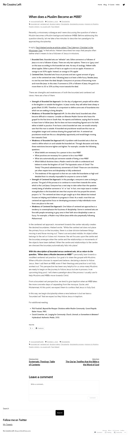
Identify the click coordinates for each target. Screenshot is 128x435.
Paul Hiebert (55, 27)
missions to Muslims (91, 24)
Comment (93, 398)
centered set (44, 24)
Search (6, 408)
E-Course (111, 5)
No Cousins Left (12, 4)
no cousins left (45, 27)
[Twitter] (124, 4)
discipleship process (77, 24)
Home (100, 5)
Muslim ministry (34, 27)
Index (118, 5)
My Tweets (7, 424)
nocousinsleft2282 (37, 21)
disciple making (55, 24)
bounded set (35, 24)
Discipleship (65, 21)
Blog (105, 5)
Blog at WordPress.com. (23, 431)
